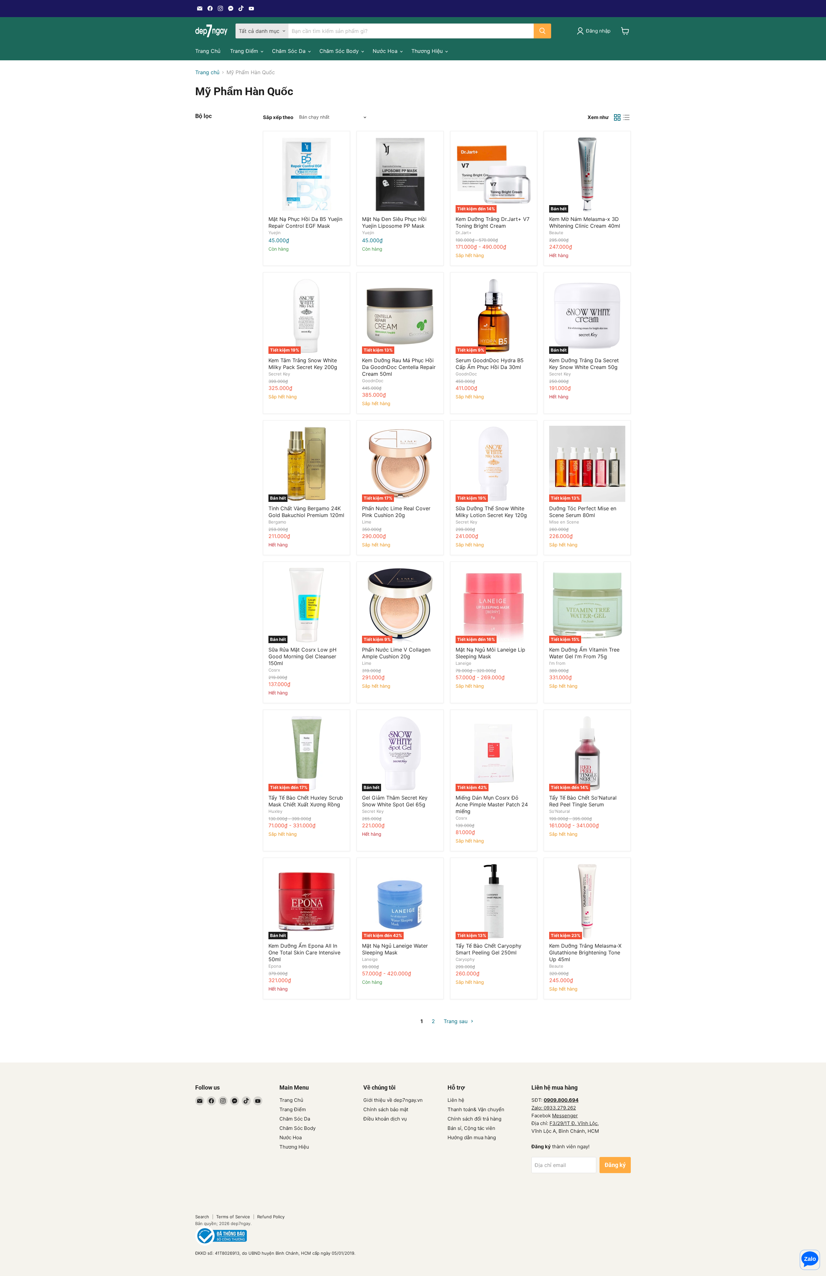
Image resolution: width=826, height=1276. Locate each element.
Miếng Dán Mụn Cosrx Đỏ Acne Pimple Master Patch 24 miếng (492, 804)
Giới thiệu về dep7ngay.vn (393, 1100)
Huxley (275, 811)
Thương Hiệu (427, 51)
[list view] (626, 117)
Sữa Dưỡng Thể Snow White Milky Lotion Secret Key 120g (491, 511)
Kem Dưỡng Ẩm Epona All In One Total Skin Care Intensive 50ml (304, 952)
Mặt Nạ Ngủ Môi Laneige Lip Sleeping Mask (490, 653)
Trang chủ (207, 72)
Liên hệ (456, 1100)
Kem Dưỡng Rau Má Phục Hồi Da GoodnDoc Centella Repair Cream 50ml (399, 367)
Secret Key (279, 373)
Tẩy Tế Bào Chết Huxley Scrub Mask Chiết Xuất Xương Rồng (305, 801)
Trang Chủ (207, 51)
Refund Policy (271, 1216)
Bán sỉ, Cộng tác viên (471, 1128)
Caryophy (465, 959)
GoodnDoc (372, 380)
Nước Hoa (386, 51)
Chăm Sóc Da (289, 51)
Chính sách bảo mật (385, 1109)
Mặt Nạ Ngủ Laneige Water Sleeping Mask (395, 949)
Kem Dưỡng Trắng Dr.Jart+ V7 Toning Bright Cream (492, 222)
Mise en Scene (564, 521)
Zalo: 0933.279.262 (553, 1108)
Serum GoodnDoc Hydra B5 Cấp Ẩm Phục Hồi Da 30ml (490, 363)
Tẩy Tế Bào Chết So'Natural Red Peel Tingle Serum (583, 801)
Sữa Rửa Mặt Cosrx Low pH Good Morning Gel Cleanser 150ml (302, 656)
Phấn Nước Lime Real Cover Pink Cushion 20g (396, 511)
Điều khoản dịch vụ (385, 1119)
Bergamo (277, 521)
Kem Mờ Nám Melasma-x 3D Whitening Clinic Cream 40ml (584, 222)
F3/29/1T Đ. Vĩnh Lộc (573, 1123)
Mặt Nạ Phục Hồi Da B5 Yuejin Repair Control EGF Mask (305, 222)
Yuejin (274, 232)
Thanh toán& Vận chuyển (476, 1109)
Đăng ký (615, 1164)
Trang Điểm (245, 51)
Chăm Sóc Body (339, 51)
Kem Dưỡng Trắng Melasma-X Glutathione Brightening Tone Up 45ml (585, 952)
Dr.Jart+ (464, 232)
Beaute (556, 232)
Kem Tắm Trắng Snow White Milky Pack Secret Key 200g (302, 363)
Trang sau (456, 1021)
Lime (366, 521)
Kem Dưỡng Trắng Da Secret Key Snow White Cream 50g (584, 363)
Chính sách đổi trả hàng (474, 1119)
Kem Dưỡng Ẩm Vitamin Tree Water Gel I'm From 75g (584, 653)
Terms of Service (233, 1216)
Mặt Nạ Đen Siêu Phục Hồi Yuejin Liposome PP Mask (394, 222)
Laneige (463, 663)
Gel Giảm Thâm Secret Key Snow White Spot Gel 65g (395, 801)
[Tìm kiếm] (542, 31)
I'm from (557, 663)
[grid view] (617, 117)
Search (202, 1216)
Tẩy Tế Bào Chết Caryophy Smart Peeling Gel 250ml (488, 949)
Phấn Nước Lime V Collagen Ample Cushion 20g (396, 653)
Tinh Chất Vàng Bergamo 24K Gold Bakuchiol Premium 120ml (306, 511)
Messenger (565, 1115)
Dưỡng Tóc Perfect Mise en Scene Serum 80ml (582, 511)
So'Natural (559, 811)
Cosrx (274, 670)
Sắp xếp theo (278, 117)
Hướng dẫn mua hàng (472, 1137)
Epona (274, 966)
